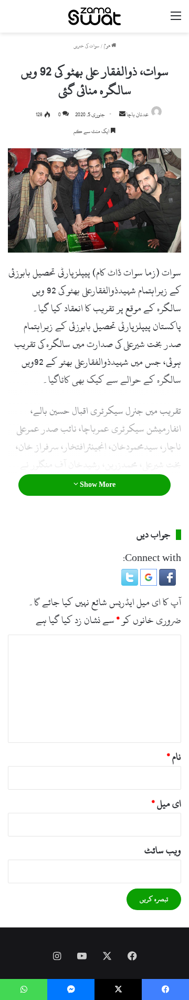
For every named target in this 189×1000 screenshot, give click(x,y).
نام (174, 757)
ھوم (107, 46)
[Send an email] (122, 114)
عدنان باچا (138, 114)
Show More (97, 484)
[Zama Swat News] (94, 16)
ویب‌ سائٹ (162, 850)
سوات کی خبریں (86, 46)
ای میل (166, 803)
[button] (166, 582)
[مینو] (176, 20)
